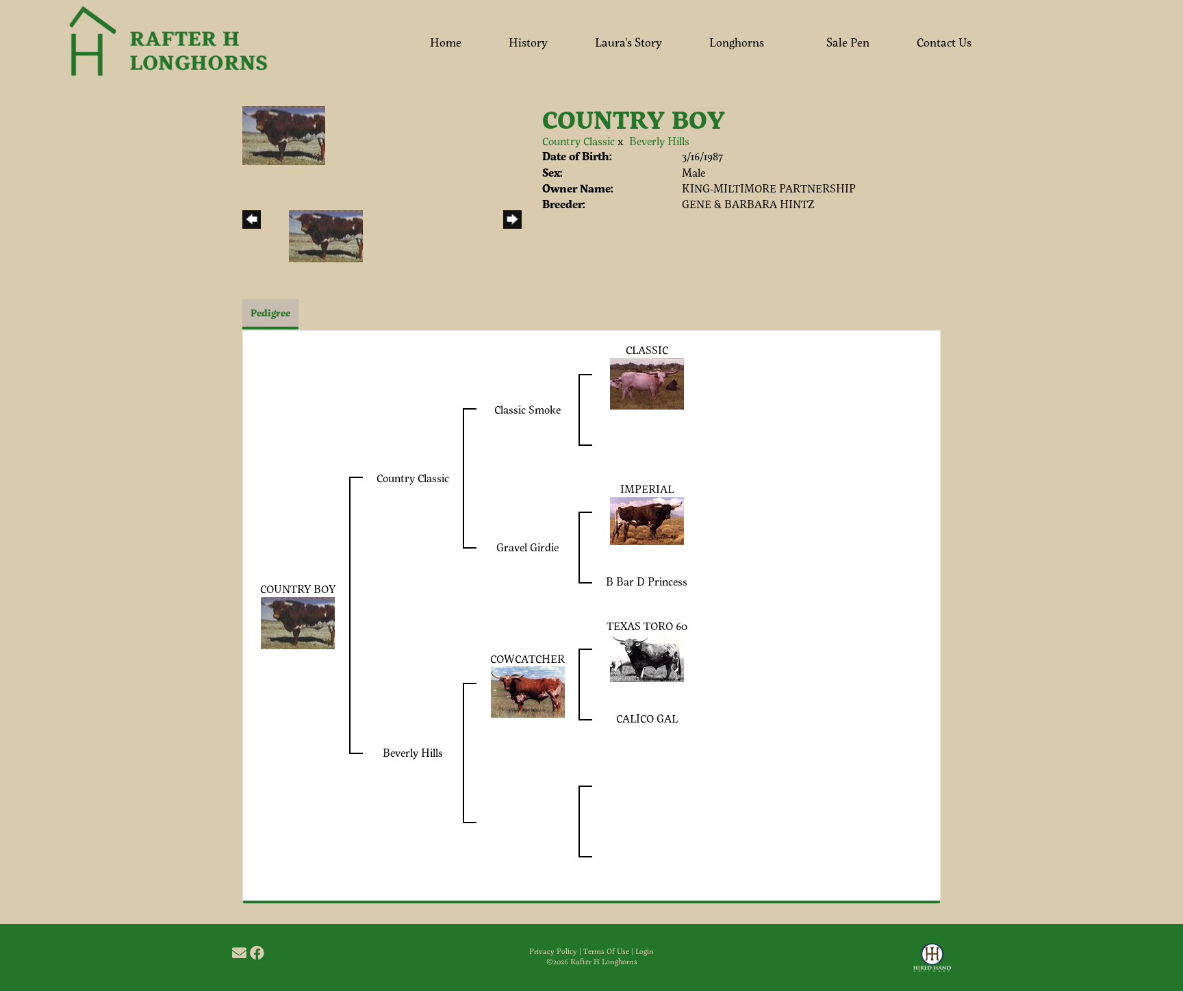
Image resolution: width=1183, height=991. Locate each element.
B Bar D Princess (646, 581)
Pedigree (270, 312)
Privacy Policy (553, 951)
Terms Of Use (606, 951)
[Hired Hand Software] (932, 963)
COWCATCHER (527, 658)
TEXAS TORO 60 (647, 626)
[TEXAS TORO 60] (647, 656)
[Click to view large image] (283, 134)
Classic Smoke (527, 409)
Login (644, 951)
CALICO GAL (647, 718)
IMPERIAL (647, 489)
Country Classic (578, 141)
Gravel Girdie (527, 547)
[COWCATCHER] (528, 691)
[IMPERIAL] (647, 519)
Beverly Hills (659, 141)
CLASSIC (647, 349)
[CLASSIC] (647, 382)
